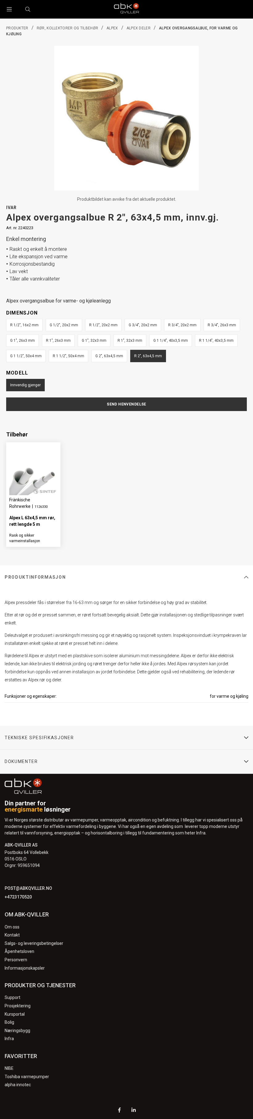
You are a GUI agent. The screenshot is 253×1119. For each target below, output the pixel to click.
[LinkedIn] (133, 1111)
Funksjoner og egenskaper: (31, 696)
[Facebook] (119, 1111)
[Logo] (126, 9)
